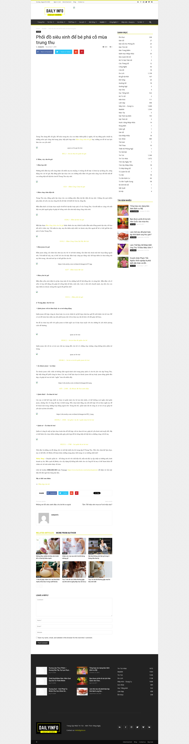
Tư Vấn (139, 22)
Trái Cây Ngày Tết (125, 162)
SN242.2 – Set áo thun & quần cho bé (74, 340)
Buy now (150, 742)
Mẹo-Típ (122, 113)
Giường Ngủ (123, 86)
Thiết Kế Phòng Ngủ (126, 149)
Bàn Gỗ (121, 40)
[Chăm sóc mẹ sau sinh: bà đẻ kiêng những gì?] (74, 546)
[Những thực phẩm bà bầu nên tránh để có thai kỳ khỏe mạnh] (48, 546)
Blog (74, 2)
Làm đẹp (122, 103)
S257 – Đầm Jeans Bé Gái (74, 270)
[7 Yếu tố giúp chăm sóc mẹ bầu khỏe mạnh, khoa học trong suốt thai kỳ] (48, 569)
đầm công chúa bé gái (83, 139)
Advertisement (67, 2)
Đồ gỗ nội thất (124, 77)
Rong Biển (122, 126)
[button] (150, 22)
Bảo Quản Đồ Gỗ (125, 57)
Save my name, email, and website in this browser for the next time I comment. (65, 638)
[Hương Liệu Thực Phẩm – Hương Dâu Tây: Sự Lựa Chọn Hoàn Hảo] (41, 670)
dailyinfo (41, 47)
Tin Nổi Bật (123, 152)
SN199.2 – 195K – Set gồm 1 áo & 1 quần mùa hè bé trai (74, 420)
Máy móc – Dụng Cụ (128, 22)
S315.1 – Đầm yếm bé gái (74, 297)
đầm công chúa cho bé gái (55, 225)
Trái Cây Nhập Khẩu (126, 165)
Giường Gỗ (122, 83)
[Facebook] (141, 1)
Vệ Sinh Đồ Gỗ (124, 185)
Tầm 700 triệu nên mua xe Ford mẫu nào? (97, 505)
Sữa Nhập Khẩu (124, 136)
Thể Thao (71, 22)
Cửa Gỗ (121, 70)
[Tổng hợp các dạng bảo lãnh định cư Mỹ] (122, 210)
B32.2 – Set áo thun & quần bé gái (74, 154)
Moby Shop (40, 458)
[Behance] (138, 1)
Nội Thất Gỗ (123, 119)
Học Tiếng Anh (124, 93)
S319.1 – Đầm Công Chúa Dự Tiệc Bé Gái (74, 241)
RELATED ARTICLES (45, 533)
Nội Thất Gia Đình (125, 116)
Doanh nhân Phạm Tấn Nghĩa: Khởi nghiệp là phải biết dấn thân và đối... (140, 260)
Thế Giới (122, 142)
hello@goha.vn (80, 730)
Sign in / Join (57, 2)
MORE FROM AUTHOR (66, 533)
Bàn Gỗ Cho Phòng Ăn (127, 44)
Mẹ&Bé (102, 22)
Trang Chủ (41, 22)
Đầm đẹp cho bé (44, 484)
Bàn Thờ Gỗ (123, 47)
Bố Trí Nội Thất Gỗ (125, 60)
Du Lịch (81, 22)
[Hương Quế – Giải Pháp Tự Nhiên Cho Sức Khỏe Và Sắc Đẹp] (41, 691)
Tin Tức (49, 22)
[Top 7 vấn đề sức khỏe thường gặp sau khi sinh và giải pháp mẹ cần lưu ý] (74, 569)
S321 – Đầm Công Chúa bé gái (74, 187)
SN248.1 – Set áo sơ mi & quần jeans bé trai (74, 360)
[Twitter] (146, 1)
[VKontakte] (151, 1)
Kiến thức (122, 99)
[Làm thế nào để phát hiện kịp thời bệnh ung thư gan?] (122, 236)
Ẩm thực (122, 37)
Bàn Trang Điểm (124, 50)
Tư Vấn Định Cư (124, 178)
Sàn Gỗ (121, 132)
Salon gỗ (122, 129)
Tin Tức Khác (123, 158)
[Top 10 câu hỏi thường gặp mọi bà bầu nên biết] (100, 569)
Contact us (81, 2)
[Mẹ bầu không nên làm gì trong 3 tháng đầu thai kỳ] (100, 546)
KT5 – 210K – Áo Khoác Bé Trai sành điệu (74, 388)
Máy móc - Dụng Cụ (124, 682)
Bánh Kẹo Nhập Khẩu (126, 54)
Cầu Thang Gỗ (124, 63)
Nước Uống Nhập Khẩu (127, 122)
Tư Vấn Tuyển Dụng (126, 181)
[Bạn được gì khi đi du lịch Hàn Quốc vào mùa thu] (122, 223)
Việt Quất (122, 188)
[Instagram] (143, 1)
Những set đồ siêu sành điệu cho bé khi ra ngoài (53, 505)
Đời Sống (92, 22)
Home (38, 29)
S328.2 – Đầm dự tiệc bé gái (74, 220)
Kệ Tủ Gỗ (122, 96)
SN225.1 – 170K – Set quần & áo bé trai (74, 444)
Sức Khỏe (60, 22)
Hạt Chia (122, 90)
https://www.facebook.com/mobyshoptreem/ (83, 470)
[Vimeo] (149, 1)
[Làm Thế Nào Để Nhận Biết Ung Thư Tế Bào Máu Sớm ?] (122, 249)
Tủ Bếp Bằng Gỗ (125, 168)
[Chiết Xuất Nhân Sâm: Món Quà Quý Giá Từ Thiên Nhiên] (41, 681)
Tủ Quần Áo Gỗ (124, 172)
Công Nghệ (113, 22)
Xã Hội (121, 191)
